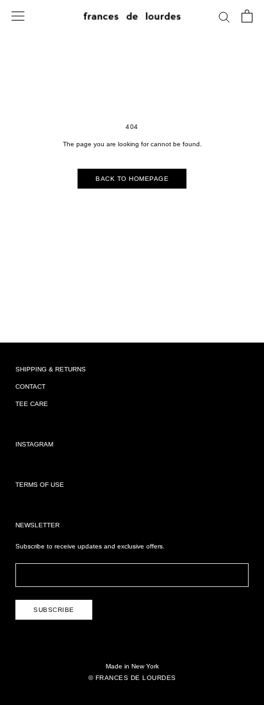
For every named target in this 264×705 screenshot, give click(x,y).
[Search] (224, 16)
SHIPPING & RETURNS (50, 369)
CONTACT (30, 386)
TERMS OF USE (39, 484)
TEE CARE (31, 403)
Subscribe (53, 609)
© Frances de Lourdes (132, 677)
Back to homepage (132, 178)
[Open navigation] (18, 16)
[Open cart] (247, 16)
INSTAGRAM (34, 444)
